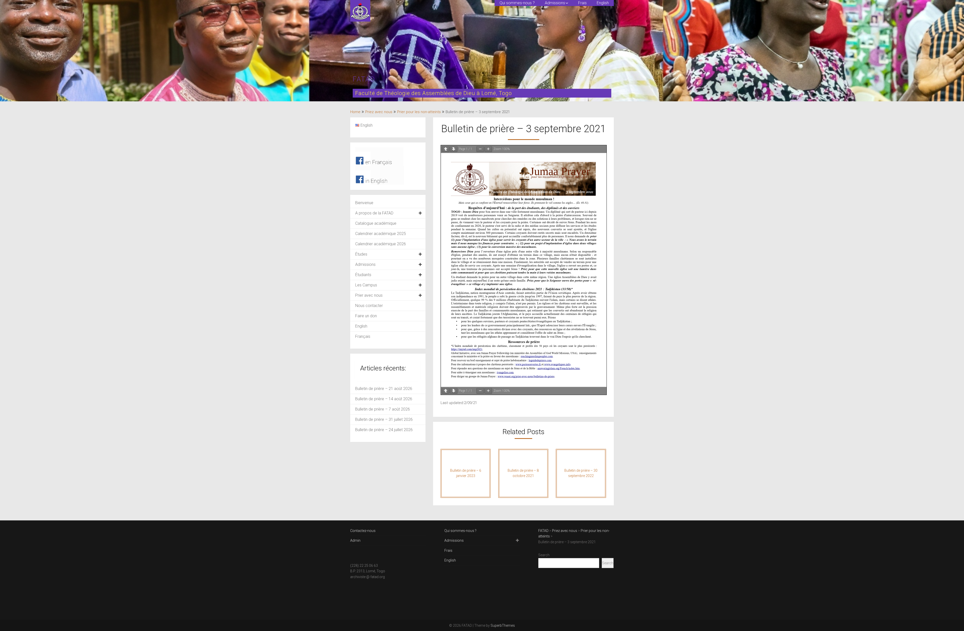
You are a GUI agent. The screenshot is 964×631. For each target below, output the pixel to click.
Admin (355, 540)
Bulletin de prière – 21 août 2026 (383, 388)
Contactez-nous (363, 531)
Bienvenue (364, 202)
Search (544, 555)
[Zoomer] (488, 149)
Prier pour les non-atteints (419, 112)
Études (361, 254)
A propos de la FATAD (374, 213)
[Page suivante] (453, 149)
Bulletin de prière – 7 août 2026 (382, 409)
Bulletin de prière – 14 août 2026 (383, 399)
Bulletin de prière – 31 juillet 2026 (384, 419)
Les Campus (366, 285)
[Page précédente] (445, 149)
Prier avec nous (369, 295)
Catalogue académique (375, 223)
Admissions (555, 3)
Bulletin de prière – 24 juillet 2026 (384, 429)
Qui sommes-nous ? (517, 3)
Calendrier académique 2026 (380, 244)
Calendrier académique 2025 (380, 233)
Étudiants (363, 274)
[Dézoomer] (480, 149)
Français (362, 336)
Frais (582, 3)
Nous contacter (369, 305)
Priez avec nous (378, 112)
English (603, 3)
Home (355, 112)
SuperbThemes (503, 625)
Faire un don (366, 315)
